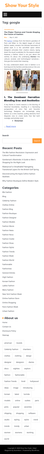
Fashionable (7, 264)
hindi (23, 381)
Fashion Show (8, 243)
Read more (11, 126)
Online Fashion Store (10, 298)
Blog (4, 196)
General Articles (8, 273)
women (7, 432)
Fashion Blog (9, 29)
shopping (20, 413)
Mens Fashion (7, 290)
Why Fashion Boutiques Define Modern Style (20, 181)
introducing (27, 388)
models (7, 400)
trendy (16, 426)
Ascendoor (17, 450)
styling (16, 419)
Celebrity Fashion (9, 200)
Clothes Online (8, 205)
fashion (9, 41)
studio (6, 419)
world (6, 439)
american (8, 343)
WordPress (35, 450)
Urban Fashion (8, 311)
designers (20, 362)
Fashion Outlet (8, 239)
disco (6, 368)
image (15, 388)
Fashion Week (8, 256)
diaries (31, 362)
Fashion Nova (7, 234)
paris (37, 400)
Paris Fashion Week (10, 307)
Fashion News (8, 230)
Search (5, 135)
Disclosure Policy (9, 331)
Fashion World (8, 260)
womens (18, 432)
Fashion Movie (8, 226)
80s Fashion (7, 192)
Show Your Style (22, 5)
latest (17, 394)
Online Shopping (9, 302)
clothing (18, 356)
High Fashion (7, 277)
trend (36, 419)
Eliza (5, 37)
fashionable (19, 375)
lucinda (27, 394)
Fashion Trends (8, 251)
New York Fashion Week (12, 294)
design (28, 356)
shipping (7, 413)
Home (4, 322)
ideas (6, 388)
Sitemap (5, 335)
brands (19, 343)
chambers (27, 349)
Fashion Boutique (9, 213)
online (17, 400)
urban (26, 426)
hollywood (34, 381)
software (31, 413)
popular (16, 407)
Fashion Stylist (8, 247)
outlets (27, 400)
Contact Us (6, 326)
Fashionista (6, 268)
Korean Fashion (8, 281)
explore (27, 368)
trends (7, 426)
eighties (16, 368)
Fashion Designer (9, 217)
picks (6, 407)
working (30, 432)
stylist (26, 419)
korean (7, 394)
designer (7, 362)
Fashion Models (8, 222)
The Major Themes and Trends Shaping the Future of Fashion (22, 33)
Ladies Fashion (8, 285)
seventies (28, 407)
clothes (7, 356)
